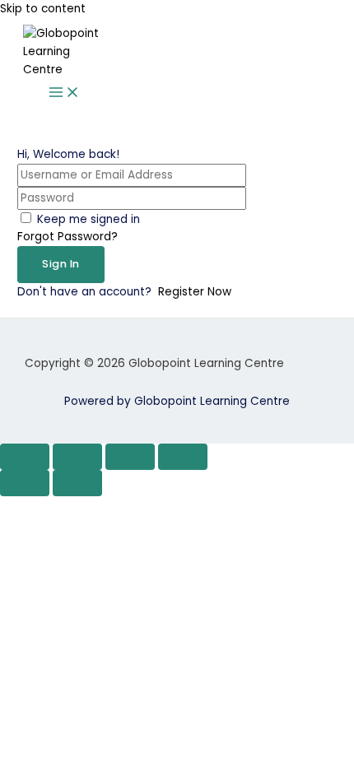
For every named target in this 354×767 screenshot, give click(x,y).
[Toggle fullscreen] (77, 457)
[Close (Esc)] (182, 457)
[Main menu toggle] (64, 93)
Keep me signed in (88, 219)
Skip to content (43, 8)
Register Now (194, 292)
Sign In (61, 264)
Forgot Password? (67, 236)
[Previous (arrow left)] (24, 483)
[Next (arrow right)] (77, 483)
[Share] (130, 457)
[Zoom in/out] (24, 457)
